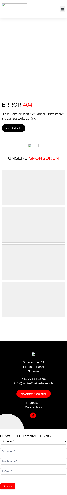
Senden (8, 486)
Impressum (33, 402)
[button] (62, 9)
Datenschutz (33, 407)
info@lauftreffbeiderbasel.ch (33, 383)
